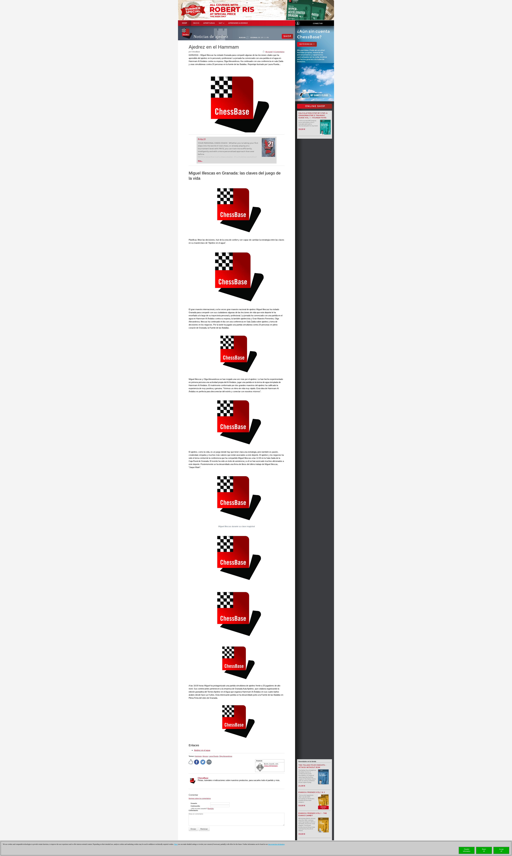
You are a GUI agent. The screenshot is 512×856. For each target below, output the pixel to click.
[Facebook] (197, 762)
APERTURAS (209, 23)
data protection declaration (276, 844)
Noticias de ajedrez (210, 36)
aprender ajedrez (238, 23)
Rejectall (484, 850)
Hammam (198, 756)
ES (265, 37)
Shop (184, 23)
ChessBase (203, 778)
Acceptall (501, 850)
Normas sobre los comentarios (200, 798)
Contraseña (195, 806)
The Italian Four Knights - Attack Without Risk (312, 766)
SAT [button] (221, 23)
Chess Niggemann (271, 766)
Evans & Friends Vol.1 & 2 (311, 792)
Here (175, 844)
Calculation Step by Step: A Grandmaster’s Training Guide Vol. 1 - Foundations (313, 115)
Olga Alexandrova (225, 756)
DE (259, 37)
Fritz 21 (202, 139)
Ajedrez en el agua (202, 750)
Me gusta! (269, 52)
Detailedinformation (466, 850)
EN (262, 37)
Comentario (193, 810)
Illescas (205, 756)
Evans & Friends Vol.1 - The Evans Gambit (312, 814)
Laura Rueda (213, 756)
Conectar (318, 23)
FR (268, 37)
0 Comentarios (279, 52)
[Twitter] (203, 762)
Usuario (194, 803)
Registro (211, 809)
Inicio (196, 23)
